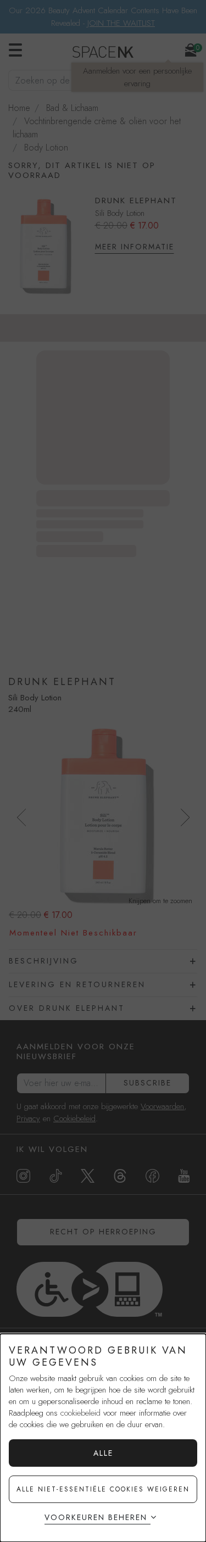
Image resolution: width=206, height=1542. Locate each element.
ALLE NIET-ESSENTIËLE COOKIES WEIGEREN (103, 1489)
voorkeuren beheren (95, 1517)
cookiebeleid (80, 1413)
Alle (103, 1453)
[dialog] (103, 1438)
